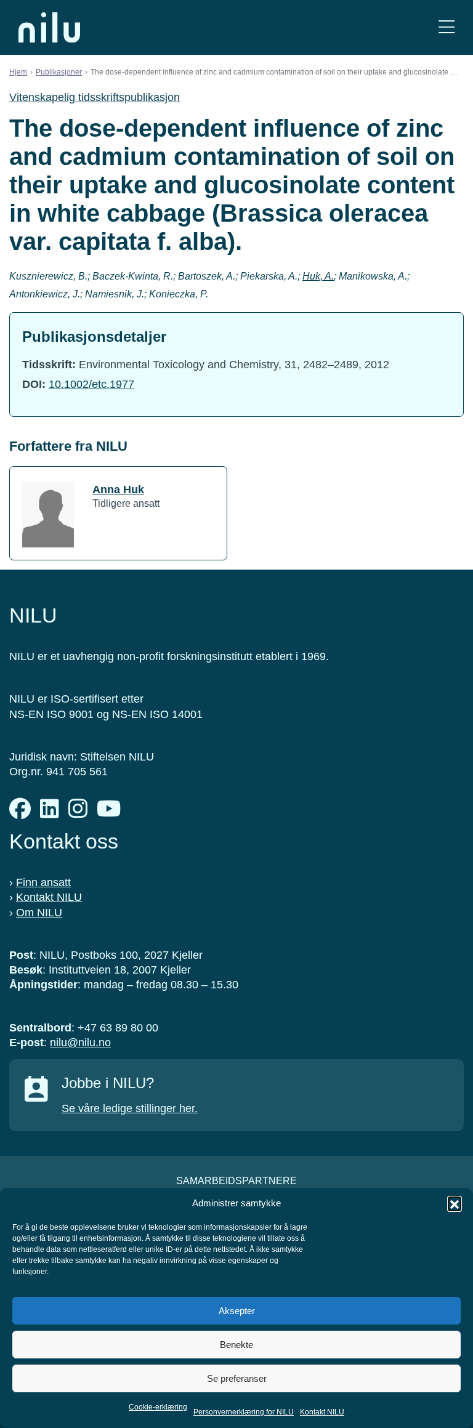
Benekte (236, 1344)
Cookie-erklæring (158, 1407)
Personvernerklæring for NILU (243, 1412)
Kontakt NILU (322, 1412)
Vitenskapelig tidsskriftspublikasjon (94, 97)
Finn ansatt (43, 882)
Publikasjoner (59, 72)
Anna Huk (118, 489)
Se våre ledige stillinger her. (130, 1108)
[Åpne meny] (447, 27)
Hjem (18, 72)
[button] (454, 1203)
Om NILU (39, 912)
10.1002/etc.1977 (91, 384)
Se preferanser (237, 1378)
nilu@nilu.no (80, 1042)
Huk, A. (318, 276)
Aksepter (237, 1310)
